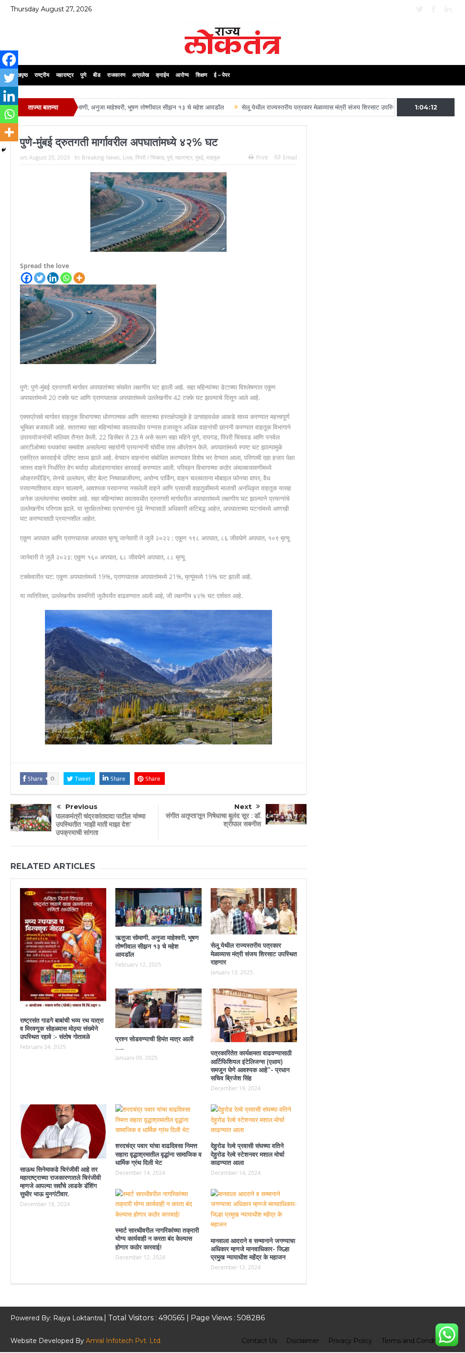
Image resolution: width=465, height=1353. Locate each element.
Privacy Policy (350, 1341)
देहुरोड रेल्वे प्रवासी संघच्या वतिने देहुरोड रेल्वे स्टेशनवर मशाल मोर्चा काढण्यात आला (247, 1154)
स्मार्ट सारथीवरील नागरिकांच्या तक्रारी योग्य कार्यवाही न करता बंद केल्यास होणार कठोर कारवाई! (157, 1238)
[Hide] (3, 150)
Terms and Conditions (415, 1341)
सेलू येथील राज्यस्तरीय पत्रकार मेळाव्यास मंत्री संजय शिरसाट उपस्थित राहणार (294, 107)
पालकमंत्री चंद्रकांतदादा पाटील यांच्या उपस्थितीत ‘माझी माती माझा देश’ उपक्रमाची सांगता (100, 824)
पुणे (83, 74)
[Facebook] (26, 278)
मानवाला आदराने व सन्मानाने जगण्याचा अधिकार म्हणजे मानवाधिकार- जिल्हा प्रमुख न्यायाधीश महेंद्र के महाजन (253, 1249)
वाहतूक (213, 157)
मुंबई (199, 157)
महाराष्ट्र (65, 74)
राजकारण (116, 74)
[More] (79, 278)
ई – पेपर (222, 74)
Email (290, 157)
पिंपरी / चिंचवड (149, 157)
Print (262, 157)
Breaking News (101, 157)
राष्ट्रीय (42, 74)
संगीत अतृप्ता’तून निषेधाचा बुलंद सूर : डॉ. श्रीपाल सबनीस (213, 819)
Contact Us (259, 1341)
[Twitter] (39, 278)
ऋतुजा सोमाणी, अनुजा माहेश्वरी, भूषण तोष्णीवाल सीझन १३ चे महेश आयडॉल (106, 107)
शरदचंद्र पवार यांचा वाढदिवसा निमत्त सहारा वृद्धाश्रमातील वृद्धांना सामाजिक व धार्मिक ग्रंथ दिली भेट (158, 1154)
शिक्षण (201, 74)
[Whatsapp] (66, 278)
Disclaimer (302, 1341)
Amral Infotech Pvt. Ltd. (124, 1341)
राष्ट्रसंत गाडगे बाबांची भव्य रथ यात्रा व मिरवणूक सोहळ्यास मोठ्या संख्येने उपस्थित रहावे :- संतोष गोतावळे (62, 1028)
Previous (81, 806)
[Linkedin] (53, 278)
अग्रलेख (140, 74)
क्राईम (162, 74)
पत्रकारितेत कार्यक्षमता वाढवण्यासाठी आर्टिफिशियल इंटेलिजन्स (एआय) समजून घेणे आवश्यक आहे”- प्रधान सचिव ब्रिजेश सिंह (251, 1065)
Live (128, 157)
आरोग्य (182, 74)
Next (243, 806)
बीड (96, 74)
